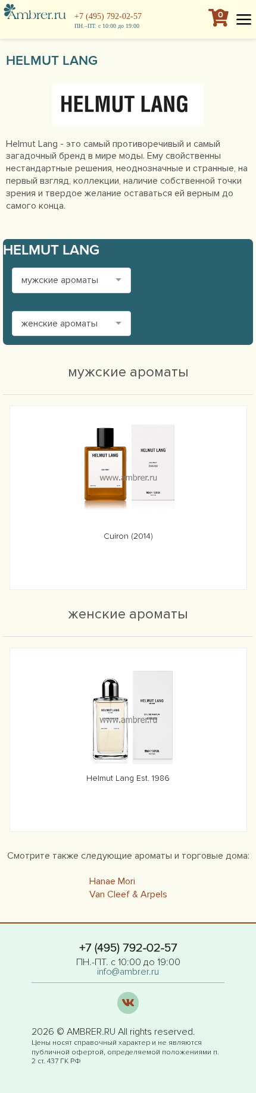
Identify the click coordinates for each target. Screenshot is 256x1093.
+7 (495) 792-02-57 (108, 16)
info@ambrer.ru (128, 972)
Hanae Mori (112, 881)
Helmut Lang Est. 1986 (128, 778)
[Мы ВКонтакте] (128, 1003)
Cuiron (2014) (128, 536)
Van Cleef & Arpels (128, 894)
